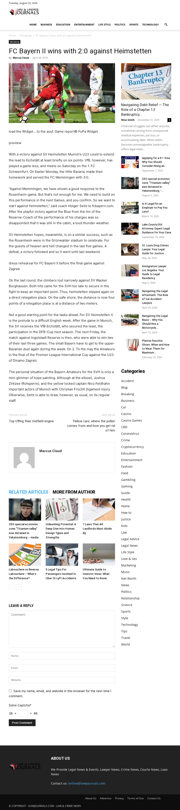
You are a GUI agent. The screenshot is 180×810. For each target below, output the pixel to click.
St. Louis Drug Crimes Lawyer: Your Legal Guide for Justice (155, 249)
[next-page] (18, 587)
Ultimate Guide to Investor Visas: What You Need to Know (96, 574)
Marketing (128, 565)
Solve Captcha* (20, 705)
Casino (126, 414)
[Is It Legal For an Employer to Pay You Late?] (130, 208)
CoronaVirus (130, 433)
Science (126, 605)
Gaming (127, 486)
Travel (125, 638)
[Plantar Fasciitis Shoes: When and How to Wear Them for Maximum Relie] (130, 345)
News (125, 585)
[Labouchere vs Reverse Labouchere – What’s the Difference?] (25, 554)
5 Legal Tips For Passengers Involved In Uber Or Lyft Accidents (61, 574)
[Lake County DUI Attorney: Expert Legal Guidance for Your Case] (130, 229)
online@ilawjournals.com (86, 783)
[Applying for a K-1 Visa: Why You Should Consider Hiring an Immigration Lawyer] (130, 162)
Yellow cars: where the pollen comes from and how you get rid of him (91, 425)
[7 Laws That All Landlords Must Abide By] (99, 509)
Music (125, 572)
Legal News (129, 545)
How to (126, 513)
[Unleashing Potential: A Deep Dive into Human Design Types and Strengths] (62, 509)
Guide (125, 493)
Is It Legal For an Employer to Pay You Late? (154, 207)
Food (124, 473)
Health (126, 499)
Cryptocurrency (132, 447)
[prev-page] (11, 587)
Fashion (127, 466)
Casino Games (131, 420)
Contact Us (154, 798)
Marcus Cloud (21, 57)
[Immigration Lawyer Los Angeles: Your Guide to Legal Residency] (130, 270)
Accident (127, 381)
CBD (124, 427)
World (125, 644)
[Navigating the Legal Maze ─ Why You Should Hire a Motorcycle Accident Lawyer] (130, 320)
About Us (90, 798)
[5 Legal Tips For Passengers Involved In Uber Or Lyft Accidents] (62, 554)
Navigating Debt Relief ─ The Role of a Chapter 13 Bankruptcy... (145, 110)
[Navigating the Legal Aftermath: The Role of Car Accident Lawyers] (130, 295)
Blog (124, 387)
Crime (125, 440)
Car (123, 407)
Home (33, 24)
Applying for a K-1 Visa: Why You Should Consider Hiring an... (156, 162)
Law (124, 532)
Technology (150, 24)
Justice (126, 519)
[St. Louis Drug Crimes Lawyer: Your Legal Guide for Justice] (130, 250)
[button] (166, 25)
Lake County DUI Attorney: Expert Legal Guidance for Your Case (156, 228)
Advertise (106, 798)
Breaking (25, 35)
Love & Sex (129, 559)
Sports (133, 24)
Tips (124, 631)
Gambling (128, 480)
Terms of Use (135, 798)
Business (46, 24)
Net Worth (128, 578)
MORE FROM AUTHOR (74, 492)
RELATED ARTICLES (28, 492)
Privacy (119, 798)
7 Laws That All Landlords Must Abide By (97, 529)
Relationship (130, 598)
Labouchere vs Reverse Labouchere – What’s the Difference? (24, 574)
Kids (124, 526)
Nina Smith (128, 119)
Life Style (104, 24)
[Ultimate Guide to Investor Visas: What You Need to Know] (99, 554)
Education (63, 24)
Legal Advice (130, 539)
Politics (120, 24)
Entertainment (84, 24)
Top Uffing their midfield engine (31, 421)
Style (124, 618)
